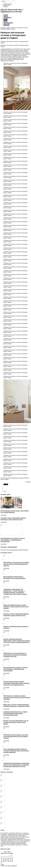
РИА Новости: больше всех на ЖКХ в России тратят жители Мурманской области (16, 564)
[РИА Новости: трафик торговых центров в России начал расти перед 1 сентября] (3, 827)
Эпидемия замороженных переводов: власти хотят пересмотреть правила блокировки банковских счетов (16, 764)
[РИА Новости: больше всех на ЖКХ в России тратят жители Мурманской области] (3, 779)
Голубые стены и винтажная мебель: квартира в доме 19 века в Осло (13, 518)
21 (8, 859)
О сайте (5, 6)
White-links (6, 25)
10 (1, 858)
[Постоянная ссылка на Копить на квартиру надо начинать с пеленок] (6, 623)
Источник (27, 481)
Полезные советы (8, 22)
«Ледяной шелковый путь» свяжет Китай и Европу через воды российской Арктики (15, 713)
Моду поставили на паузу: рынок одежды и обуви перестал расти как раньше (15, 606)
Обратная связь (7, 4)
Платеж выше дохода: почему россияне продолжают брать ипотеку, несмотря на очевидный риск (16, 683)
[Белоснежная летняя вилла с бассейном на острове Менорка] (3, 784)
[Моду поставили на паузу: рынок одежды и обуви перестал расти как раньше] (3, 795)
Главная (5, 14)
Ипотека (5, 18)
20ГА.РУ (4, 10)
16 (12, 858)
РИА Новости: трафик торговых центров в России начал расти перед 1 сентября (16, 697)
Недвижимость (7, 17)
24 (1, 861)
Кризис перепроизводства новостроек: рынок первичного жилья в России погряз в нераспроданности (16, 640)
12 (5, 858)
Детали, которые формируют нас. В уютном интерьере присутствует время (15, 722)
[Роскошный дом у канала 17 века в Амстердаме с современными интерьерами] (3, 816)
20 (7, 859)
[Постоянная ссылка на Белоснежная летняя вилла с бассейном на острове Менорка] (11, 508)
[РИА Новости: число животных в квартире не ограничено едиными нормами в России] (3, 811)
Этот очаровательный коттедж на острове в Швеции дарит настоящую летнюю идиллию (16, 750)
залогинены (13, 550)
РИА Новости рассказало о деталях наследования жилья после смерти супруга (15, 736)
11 (3, 858)
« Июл (2, 864)
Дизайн (5, 20)
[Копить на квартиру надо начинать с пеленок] (3, 800)
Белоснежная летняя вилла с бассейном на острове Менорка (14, 577)
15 (10, 858)
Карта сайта (6, 5)
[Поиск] (1, 1)
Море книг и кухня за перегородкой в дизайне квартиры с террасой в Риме (16, 705)
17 (1, 859)
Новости (5, 16)
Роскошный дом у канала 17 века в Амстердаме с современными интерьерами (13, 540)
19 (5, 859)
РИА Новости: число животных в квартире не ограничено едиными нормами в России (15, 654)
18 (3, 859)
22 (10, 859)
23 (12, 859)
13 (7, 858)
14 (8, 858)
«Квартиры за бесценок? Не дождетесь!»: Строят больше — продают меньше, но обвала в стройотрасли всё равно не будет (15, 591)
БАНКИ (5, 21)
